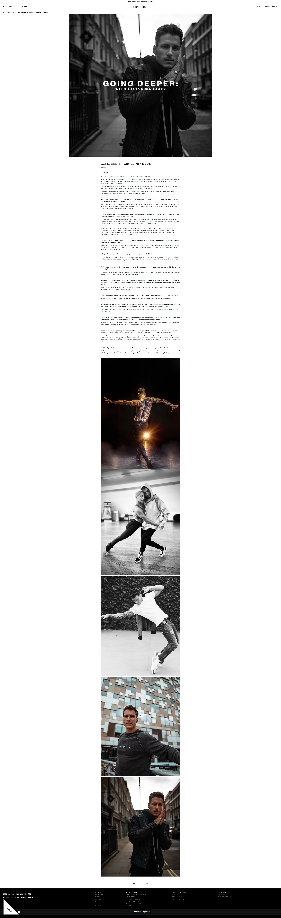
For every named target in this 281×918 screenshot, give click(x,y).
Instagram (99, 894)
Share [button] (105, 172)
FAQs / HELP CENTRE (224, 897)
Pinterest (98, 905)
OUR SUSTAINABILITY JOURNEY (136, 894)
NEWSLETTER (130, 897)
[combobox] (142, 912)
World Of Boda (24, 7)
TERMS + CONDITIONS (133, 901)
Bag (275, 7)
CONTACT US (222, 894)
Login (266, 7)
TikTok (97, 897)
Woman (12, 7)
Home (5, 12)
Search (257, 7)
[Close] (19, 911)
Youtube (98, 903)
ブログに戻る (142, 883)
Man (5, 7)
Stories (12, 12)
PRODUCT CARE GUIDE (133, 899)
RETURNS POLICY (177, 897)
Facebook (98, 899)
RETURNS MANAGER (178, 899)
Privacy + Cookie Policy (134, 903)
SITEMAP (128, 905)
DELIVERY (175, 894)
